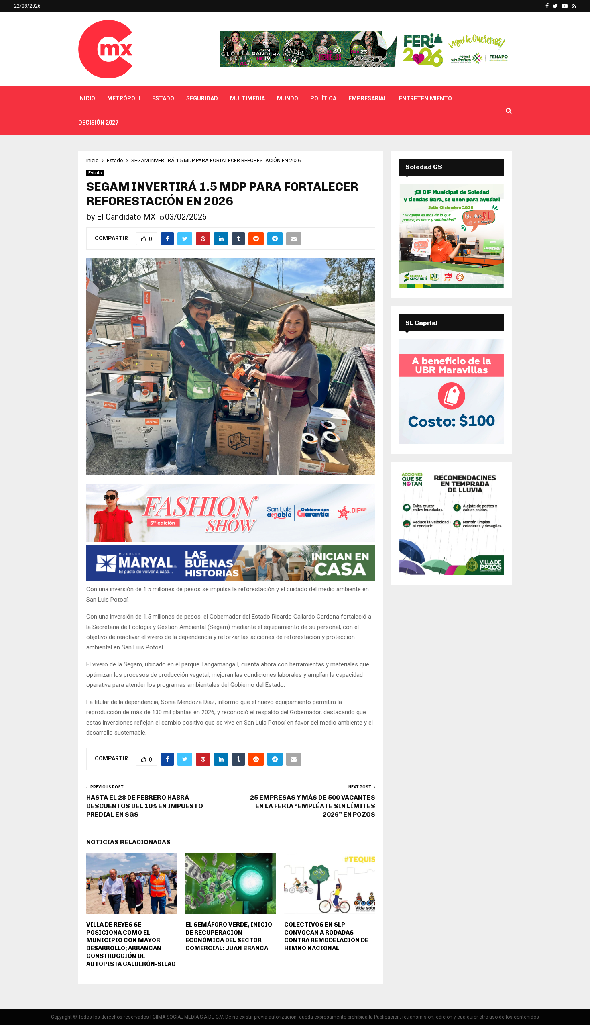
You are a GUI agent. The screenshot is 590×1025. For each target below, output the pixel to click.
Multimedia (247, 98)
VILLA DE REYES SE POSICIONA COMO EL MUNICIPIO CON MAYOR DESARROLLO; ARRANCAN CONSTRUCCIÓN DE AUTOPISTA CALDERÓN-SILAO (131, 944)
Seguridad (202, 98)
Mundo (287, 98)
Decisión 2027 (98, 122)
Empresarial (367, 98)
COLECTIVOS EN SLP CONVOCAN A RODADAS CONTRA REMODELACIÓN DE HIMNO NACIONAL (326, 936)
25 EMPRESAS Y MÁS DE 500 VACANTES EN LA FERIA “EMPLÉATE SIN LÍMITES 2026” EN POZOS (312, 806)
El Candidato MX (126, 217)
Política (323, 98)
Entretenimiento (425, 98)
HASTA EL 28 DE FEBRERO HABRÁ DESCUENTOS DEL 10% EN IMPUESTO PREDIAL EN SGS (144, 806)
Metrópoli (123, 98)
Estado (163, 98)
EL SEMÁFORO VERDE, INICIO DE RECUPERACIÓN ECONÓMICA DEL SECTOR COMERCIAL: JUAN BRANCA (228, 936)
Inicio (86, 98)
